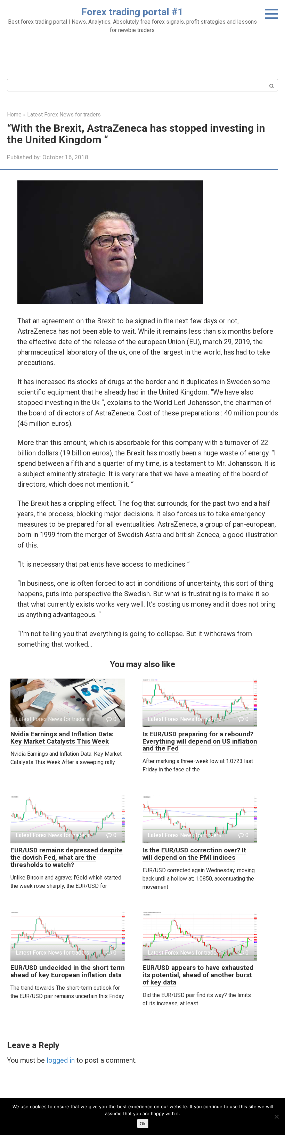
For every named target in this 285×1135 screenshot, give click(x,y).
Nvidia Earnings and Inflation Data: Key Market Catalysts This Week (62, 737)
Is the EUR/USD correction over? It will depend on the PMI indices (194, 853)
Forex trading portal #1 (132, 12)
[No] (276, 1116)
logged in (61, 1060)
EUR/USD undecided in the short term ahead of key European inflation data (67, 971)
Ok (143, 1123)
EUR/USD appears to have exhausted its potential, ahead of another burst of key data (197, 975)
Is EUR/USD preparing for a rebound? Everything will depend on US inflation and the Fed (199, 741)
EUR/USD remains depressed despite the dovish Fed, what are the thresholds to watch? (66, 857)
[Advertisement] (142, 55)
